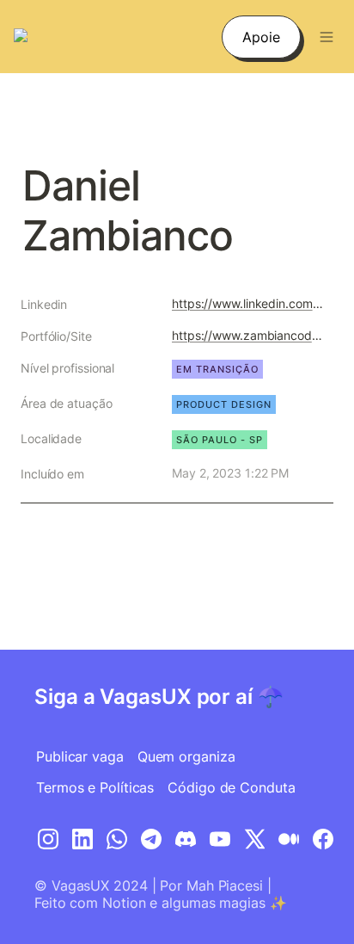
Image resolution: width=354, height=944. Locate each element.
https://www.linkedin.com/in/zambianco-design (249, 303)
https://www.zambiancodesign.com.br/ (249, 335)
